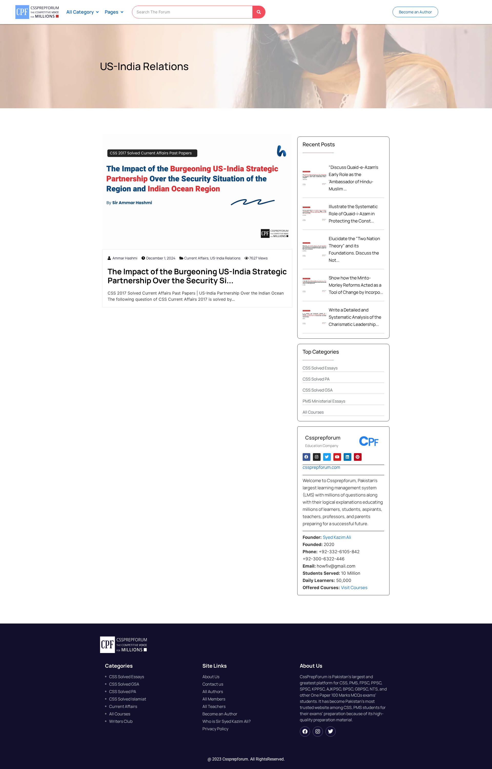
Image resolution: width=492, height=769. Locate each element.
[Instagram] (318, 731)
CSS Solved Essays (320, 368)
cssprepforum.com (321, 467)
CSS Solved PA (316, 379)
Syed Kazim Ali (337, 537)
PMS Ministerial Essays (324, 401)
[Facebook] (305, 731)
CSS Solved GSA (318, 390)
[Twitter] (330, 731)
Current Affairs (196, 258)
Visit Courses (355, 587)
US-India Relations (225, 258)
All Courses (313, 412)
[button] (83, 12)
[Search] (258, 12)
